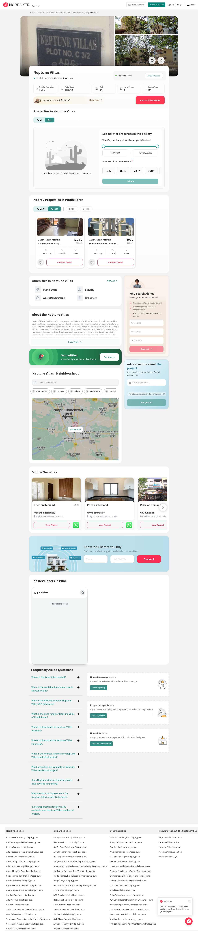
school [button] (77, 391)
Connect (144, 349)
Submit (130, 181)
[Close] (189, 901)
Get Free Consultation (101, 743)
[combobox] (78, 382)
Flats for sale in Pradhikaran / (71, 12)
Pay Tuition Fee (137, 4)
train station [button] (41, 391)
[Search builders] (82, 592)
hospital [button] (61, 391)
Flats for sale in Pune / (48, 12)
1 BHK (72, 208)
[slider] (103, 146)
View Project (52, 525)
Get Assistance (98, 715)
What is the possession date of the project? (147, 394)
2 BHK (86, 208)
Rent (34, 6)
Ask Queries (147, 402)
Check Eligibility (98, 687)
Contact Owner (64, 262)
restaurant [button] (95, 391)
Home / (33, 12)
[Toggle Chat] (189, 921)
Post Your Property (157, 5)
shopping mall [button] (115, 391)
